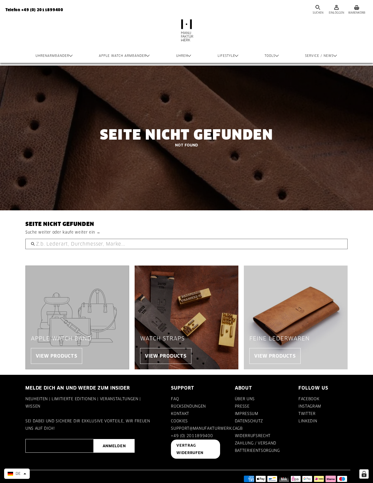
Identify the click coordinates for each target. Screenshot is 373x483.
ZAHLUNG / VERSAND (255, 443)
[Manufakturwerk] (186, 36)
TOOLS (270, 56)
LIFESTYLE (226, 56)
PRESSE (242, 406)
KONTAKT (180, 413)
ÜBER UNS (245, 399)
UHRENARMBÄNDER (52, 56)
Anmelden (114, 446)
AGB (239, 428)
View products (56, 355)
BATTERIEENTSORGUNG (257, 450)
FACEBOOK (308, 399)
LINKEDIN (307, 421)
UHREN (182, 56)
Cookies (179, 421)
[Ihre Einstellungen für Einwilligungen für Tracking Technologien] (364, 474)
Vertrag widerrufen (189, 449)
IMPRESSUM (246, 413)
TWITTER (307, 413)
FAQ (175, 399)
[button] (16, 474)
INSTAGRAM (309, 406)
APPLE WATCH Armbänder (122, 56)
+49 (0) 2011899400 (192, 436)
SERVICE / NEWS (319, 56)
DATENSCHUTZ (249, 421)
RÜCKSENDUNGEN (188, 406)
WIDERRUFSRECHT (253, 436)
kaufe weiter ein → (81, 232)
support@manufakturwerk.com (206, 428)
